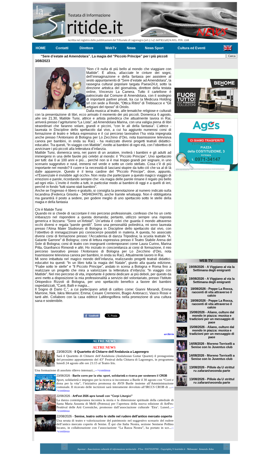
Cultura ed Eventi (191, 48)
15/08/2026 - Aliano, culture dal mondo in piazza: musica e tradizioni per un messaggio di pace (211, 317)
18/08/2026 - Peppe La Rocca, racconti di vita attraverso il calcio (211, 292)
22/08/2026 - (95, 396)
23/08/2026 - (103, 351)
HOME (41, 48)
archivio (169, 334)
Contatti (62, 48)
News (131, 48)
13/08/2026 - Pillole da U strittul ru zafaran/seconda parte (211, 369)
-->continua (102, 370)
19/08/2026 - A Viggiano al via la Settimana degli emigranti (212, 268)
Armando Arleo (206, 449)
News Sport (154, 48)
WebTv (110, 48)
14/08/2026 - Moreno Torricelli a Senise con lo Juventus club (212, 345)
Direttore (86, 48)
